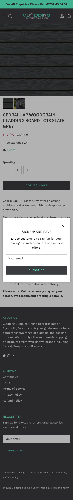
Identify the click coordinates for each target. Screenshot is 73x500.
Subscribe (36, 270)
